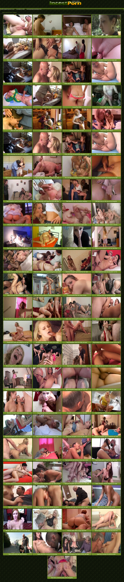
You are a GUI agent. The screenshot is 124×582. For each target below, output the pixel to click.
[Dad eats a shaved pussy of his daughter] (62, 566)
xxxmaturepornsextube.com (34, 9)
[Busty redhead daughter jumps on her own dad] (17, 307)
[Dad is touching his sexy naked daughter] (17, 72)
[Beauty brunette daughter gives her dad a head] (47, 472)
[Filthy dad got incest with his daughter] (47, 25)
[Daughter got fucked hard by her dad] (47, 401)
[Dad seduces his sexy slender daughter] (76, 189)
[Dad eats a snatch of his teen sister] (17, 495)
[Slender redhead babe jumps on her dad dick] (17, 519)
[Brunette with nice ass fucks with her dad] (76, 495)
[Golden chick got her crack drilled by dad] (17, 260)
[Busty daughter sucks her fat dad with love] (106, 519)
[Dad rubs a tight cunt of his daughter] (76, 236)
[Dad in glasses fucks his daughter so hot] (106, 260)
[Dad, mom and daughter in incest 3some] (76, 307)
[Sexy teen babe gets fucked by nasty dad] (47, 425)
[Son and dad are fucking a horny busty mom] (76, 166)
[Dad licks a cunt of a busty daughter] (76, 354)
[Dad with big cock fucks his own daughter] (106, 401)
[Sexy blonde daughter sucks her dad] (106, 378)
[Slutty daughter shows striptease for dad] (106, 472)
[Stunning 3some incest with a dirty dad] (106, 307)
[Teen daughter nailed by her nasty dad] (106, 48)
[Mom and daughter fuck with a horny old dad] (76, 542)
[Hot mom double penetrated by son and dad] (47, 307)
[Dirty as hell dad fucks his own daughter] (17, 48)
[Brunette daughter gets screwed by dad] (17, 401)
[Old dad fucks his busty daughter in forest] (106, 25)
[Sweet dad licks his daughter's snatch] (47, 519)
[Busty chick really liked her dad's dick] (76, 213)
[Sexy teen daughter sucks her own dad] (76, 425)
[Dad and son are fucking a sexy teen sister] (76, 448)
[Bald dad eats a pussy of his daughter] (106, 72)
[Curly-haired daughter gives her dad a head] (47, 213)
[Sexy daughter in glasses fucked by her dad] (47, 166)
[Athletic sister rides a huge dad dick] (76, 519)
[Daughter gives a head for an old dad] (76, 401)
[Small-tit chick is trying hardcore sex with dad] (17, 472)
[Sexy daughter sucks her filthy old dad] (76, 331)
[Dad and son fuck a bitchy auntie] (106, 495)
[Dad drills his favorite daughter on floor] (47, 354)
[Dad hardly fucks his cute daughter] (76, 48)
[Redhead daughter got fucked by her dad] (76, 260)
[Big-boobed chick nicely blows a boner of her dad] (106, 331)
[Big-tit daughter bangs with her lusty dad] (76, 378)
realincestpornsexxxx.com (7, 9)
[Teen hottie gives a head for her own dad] (106, 448)
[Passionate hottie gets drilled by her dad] (17, 331)
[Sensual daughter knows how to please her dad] (17, 425)
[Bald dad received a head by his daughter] (47, 378)
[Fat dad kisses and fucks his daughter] (17, 448)
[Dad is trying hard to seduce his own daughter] (17, 166)
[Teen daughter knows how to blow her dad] (17, 189)
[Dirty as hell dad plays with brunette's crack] (47, 448)
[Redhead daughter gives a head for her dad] (106, 425)
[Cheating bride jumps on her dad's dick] (17, 213)
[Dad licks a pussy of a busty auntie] (106, 542)
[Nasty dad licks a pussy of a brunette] (47, 542)
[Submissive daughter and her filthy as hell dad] (47, 72)
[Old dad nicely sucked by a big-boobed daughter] (47, 284)
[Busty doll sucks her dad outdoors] (17, 542)
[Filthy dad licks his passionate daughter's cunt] (76, 72)
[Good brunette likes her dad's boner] (76, 284)
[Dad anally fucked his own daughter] (17, 25)
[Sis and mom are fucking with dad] (106, 284)
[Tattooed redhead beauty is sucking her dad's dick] (47, 260)
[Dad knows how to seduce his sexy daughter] (17, 378)
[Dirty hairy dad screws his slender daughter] (47, 495)
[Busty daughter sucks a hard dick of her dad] (17, 354)
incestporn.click (20, 9)
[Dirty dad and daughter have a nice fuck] (47, 236)
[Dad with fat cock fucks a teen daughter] (106, 354)
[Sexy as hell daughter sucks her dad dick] (106, 236)
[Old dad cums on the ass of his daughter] (106, 189)
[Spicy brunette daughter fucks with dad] (17, 284)
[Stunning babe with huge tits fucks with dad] (47, 189)
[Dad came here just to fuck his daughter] (17, 236)
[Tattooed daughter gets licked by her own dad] (76, 472)
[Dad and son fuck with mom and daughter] (76, 25)
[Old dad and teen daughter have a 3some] (106, 213)
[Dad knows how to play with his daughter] (47, 48)
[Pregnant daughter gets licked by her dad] (106, 166)
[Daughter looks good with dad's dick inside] (47, 331)
